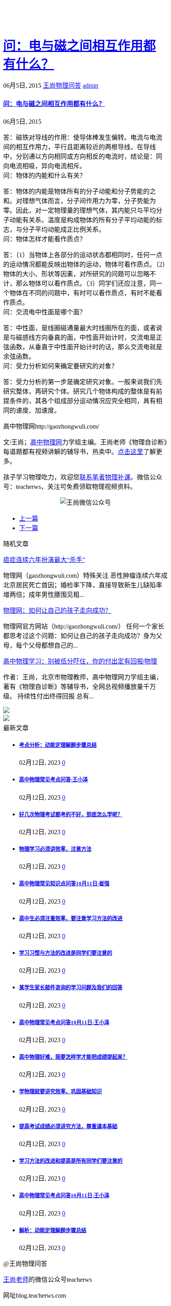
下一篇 (28, 528)
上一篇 (28, 518)
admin (90, 85)
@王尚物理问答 (47, 19)
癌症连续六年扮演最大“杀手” (44, 559)
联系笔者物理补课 (105, 477)
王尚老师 (16, 1279)
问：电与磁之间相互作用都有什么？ (54, 103)
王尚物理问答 (62, 85)
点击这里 (130, 451)
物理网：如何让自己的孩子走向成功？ (57, 610)
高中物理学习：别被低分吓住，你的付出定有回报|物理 (80, 661)
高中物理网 (46, 442)
